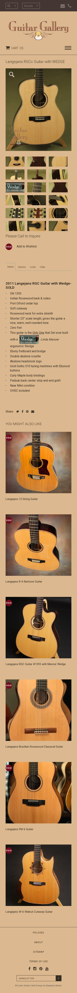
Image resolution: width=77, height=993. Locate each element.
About (38, 942)
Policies (38, 932)
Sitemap (38, 951)
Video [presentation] (42, 267)
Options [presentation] (22, 267)
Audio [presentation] (33, 267)
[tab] (11, 267)
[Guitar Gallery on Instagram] (34, 968)
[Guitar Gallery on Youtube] (46, 968)
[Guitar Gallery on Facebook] (29, 968)
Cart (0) (16, 48)
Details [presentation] (10, 267)
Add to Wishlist (27, 246)
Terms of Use (38, 961)
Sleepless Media (53, 985)
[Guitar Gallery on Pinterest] (40, 968)
